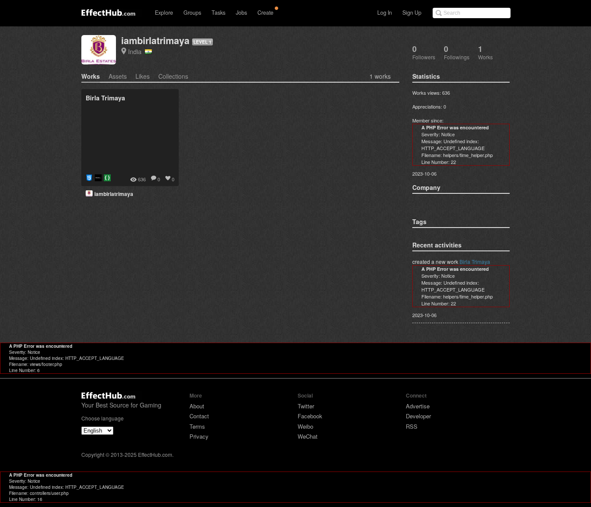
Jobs (241, 12)
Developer (418, 416)
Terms (197, 426)
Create (265, 12)
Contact (199, 416)
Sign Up (411, 12)
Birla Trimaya (474, 261)
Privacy (199, 436)
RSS (412, 426)
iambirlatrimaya (155, 40)
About (197, 406)
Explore (164, 12)
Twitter (306, 406)
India (136, 51)
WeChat (308, 436)
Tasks (218, 12)
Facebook (310, 416)
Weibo (305, 426)
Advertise (418, 406)
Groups (192, 12)
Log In (384, 12)
